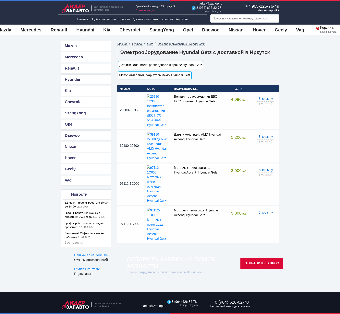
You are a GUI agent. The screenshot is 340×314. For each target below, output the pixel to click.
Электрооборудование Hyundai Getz (181, 43)
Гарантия (167, 19)
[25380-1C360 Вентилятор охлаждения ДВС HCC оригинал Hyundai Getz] (157, 110)
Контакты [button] (182, 19)
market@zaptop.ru (209, 3)
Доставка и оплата (145, 19)
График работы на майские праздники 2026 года (85, 214)
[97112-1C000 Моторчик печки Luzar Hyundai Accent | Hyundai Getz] (157, 224)
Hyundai (137, 43)
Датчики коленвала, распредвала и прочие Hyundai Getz (160, 65)
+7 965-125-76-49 (262, 8)
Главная (82, 19)
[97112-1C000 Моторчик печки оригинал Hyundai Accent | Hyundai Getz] (157, 184)
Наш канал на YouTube (91, 255)
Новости (124, 19)
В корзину (266, 98)
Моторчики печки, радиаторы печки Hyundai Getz (154, 75)
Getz (150, 43)
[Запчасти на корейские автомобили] (95, 8)
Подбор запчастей (103, 19)
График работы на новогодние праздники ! (84, 225)
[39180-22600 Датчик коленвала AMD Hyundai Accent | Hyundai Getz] (157, 146)
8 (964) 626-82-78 (208, 9)
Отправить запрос (262, 263)
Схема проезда (145, 10)
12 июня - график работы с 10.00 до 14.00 (86, 204)
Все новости (74, 242)
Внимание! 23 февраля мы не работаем (84, 235)
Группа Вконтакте (87, 269)
